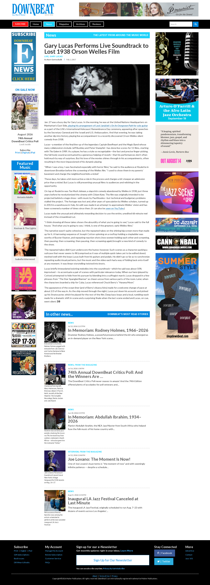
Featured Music (25, 165)
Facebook (166, 552)
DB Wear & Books (22, 562)
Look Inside (25, 144)
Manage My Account (54, 551)
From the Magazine (86, 365)
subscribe (20, 24)
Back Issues (19, 558)
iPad (33, 152)
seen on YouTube (115, 208)
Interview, (74, 451)
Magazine (64, 24)
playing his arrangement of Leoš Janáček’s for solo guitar (108, 125)
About (95, 576)
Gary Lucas (56, 56)
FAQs (47, 562)
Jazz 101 (189, 558)
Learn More (126, 550)
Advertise (189, 551)
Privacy (114, 576)
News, (71, 365)
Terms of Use (104, 576)
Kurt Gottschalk (54, 59)
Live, (47, 56)
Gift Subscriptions (21, 554)
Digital (25, 152)
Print (17, 152)
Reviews (96, 24)
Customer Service (53, 558)
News (49, 24)
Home (36, 24)
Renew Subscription (53, 554)
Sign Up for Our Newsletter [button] (113, 560)
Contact (188, 554)
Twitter (165, 561)
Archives (80, 24)
